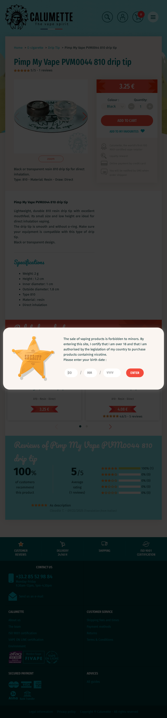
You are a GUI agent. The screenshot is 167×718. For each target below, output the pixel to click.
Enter (134, 373)
